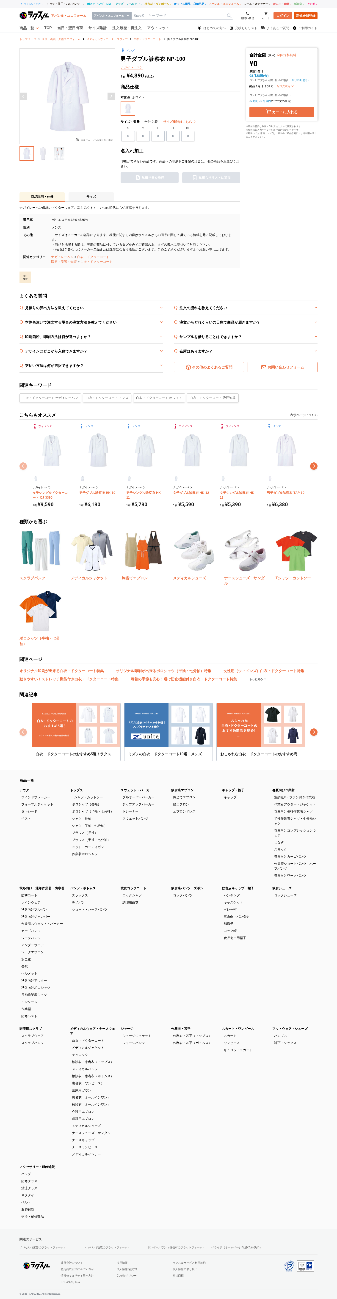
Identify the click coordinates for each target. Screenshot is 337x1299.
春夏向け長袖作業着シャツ (293, 811)
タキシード (29, 811)
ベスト (26, 818)
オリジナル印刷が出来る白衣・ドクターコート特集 (61, 671)
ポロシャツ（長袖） (86, 804)
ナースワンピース (85, 1147)
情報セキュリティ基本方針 (77, 1275)
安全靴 (26, 959)
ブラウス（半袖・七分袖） (91, 840)
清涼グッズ (29, 1188)
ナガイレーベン (62, 257)
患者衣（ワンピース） (88, 1083)
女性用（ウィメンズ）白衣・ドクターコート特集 (264, 671)
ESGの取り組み (70, 1282)
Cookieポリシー (127, 1275)
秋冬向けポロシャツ (35, 987)
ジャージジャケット (136, 1036)
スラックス (80, 895)
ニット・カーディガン (88, 847)
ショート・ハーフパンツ (89, 909)
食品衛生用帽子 (235, 938)
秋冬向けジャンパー (35, 916)
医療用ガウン (81, 1090)
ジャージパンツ (133, 1043)
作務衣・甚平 (181, 1028)
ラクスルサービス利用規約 (189, 1262)
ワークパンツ (31, 938)
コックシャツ (132, 895)
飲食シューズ (282, 888)
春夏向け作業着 (283, 790)
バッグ (26, 1174)
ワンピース (232, 1043)
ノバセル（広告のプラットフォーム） (42, 1247)
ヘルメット (29, 973)
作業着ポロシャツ (85, 854)
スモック (280, 849)
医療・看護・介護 (64, 262)
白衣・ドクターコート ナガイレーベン (50, 398)
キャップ (230, 797)
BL (188, 128)
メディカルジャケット (88, 1047)
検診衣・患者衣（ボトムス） (93, 1076)
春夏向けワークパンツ (290, 875)
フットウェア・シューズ (290, 1028)
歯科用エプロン (83, 1118)
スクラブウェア (32, 1036)
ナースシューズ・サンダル (91, 1133)
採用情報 (122, 1262)
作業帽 (26, 1009)
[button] (29, 28)
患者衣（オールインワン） (91, 1097)
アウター (25, 790)
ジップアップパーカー (138, 804)
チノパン (78, 902)
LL (173, 128)
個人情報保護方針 (128, 1269)
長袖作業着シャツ (34, 995)
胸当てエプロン (184, 797)
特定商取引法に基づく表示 (77, 1269)
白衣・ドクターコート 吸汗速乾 (213, 398)
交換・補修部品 (32, 1216)
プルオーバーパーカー (138, 797)
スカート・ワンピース (238, 1028)
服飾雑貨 (27, 1209)
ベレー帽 (230, 909)
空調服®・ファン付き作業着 (294, 797)
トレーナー (130, 811)
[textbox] (182, 15)
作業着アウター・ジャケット (295, 804)
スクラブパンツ (32, 1043)
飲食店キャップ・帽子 (238, 888)
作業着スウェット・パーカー (42, 924)
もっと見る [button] (256, 679)
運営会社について (72, 1262)
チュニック (80, 1055)
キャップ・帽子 (233, 790)
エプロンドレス (184, 811)
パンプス (280, 1036)
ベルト (26, 1202)
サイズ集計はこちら (178, 122)
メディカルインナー (86, 1154)
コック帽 (230, 931)
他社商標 (178, 1275)
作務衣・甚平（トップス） (192, 1036)
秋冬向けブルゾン (34, 909)
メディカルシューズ (86, 1126)
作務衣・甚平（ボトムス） (192, 1043)
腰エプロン (181, 804)
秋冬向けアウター (34, 980)
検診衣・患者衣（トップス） (93, 1062)
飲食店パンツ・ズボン (187, 888)
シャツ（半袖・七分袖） (89, 825)
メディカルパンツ (85, 1069)
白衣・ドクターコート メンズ (107, 398)
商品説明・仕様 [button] (42, 196)
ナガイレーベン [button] (132, 67)
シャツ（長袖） (83, 818)
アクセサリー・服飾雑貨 (37, 1167)
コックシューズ (285, 895)
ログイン (282, 15)
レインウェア (31, 902)
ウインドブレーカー (35, 797)
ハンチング (232, 895)
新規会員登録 (305, 15)
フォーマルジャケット (37, 804)
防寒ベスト (29, 1016)
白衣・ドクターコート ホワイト (159, 398)
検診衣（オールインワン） (91, 1104)
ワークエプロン (32, 952)
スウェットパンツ (135, 818)
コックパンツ (182, 895)
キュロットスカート (238, 1050)
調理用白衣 (130, 902)
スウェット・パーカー (137, 790)
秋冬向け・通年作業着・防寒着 (41, 888)
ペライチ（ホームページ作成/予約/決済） (236, 1247)
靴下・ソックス (285, 1043)
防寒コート (29, 895)
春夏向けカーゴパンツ (290, 856)
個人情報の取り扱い (185, 1269)
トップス (76, 790)
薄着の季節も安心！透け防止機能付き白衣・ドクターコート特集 (184, 679)
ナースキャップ (83, 1140)
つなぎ (279, 842)
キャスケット (233, 902)
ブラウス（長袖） (85, 833)
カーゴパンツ (31, 931)
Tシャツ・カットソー (87, 797)
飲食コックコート (133, 888)
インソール (29, 1002)
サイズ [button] (91, 196)
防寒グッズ (29, 1181)
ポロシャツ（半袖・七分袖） (93, 811)
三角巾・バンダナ (236, 916)
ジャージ (127, 1028)
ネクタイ (27, 1195)
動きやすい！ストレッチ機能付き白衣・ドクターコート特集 (69, 679)
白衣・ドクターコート (93, 257)
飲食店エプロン (182, 790)
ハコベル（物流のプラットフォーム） (106, 1247)
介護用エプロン (83, 1111)
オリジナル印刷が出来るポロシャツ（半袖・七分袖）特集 (163, 671)
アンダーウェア (32, 945)
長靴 (24, 966)
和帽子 (228, 924)
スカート (230, 1036)
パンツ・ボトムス (83, 888)
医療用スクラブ (30, 1028)
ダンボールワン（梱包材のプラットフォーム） (176, 1247)
